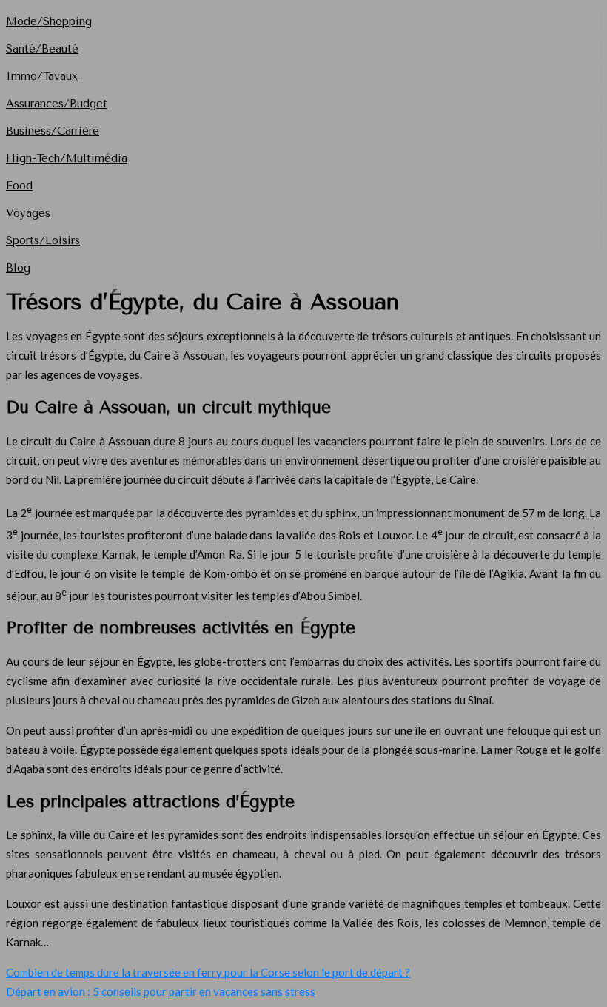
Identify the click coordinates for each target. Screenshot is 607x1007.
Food (19, 185)
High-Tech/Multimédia (66, 158)
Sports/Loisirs (43, 240)
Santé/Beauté (42, 48)
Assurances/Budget (56, 103)
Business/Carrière (52, 131)
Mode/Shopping (49, 21)
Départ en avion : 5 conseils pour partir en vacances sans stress (160, 991)
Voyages (28, 213)
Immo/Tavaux (42, 76)
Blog (18, 268)
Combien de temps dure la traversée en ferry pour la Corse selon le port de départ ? (208, 972)
